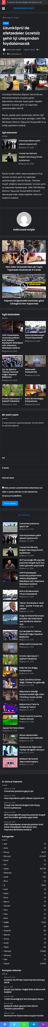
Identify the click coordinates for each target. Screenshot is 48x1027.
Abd (5, 844)
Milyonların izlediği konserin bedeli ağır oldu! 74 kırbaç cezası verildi (31, 694)
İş (4, 885)
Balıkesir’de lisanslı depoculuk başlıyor (28, 760)
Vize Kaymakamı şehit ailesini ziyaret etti (30, 537)
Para (6, 910)
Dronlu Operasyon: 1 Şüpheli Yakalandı (12, 399)
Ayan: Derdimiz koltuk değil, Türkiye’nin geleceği (32, 681)
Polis (6, 914)
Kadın (6, 893)
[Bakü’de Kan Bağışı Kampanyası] (35, 390)
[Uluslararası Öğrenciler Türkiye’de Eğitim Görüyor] (10, 751)
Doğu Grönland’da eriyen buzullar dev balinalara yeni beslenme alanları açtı (31, 619)
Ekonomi (7, 856)
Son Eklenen (24, 515)
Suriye (6, 939)
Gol (5, 864)
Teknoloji (7, 951)
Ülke (5, 959)
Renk (6, 918)
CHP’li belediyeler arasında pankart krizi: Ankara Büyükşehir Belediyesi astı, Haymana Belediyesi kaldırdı (12, 341)
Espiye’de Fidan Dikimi (13, 728)
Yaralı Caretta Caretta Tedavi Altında (30, 717)
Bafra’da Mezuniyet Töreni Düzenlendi (34, 336)
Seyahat (7, 930)
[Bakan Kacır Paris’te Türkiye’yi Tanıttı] (10, 708)
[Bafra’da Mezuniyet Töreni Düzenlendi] (35, 327)
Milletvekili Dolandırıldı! (31, 370)
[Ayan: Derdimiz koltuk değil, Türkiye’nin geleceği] (10, 683)
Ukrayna (7, 955)
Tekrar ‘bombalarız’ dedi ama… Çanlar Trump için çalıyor (31, 606)
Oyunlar (7, 906)
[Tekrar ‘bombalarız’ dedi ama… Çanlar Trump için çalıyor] (10, 607)
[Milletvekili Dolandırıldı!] (35, 361)
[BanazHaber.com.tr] (24, 8)
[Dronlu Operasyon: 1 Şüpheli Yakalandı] (12, 390)
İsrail (6, 889)
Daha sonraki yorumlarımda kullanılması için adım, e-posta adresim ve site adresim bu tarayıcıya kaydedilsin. (22, 492)
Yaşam (6, 963)
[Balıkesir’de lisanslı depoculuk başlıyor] (10, 762)
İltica (6, 881)
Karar (6, 897)
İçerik (6, 877)
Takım (6, 947)
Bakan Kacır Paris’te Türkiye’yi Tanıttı (29, 705)
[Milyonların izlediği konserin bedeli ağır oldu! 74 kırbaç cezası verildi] (10, 695)
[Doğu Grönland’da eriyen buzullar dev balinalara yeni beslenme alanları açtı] (10, 619)
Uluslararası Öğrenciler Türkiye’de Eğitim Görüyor (32, 748)
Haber (16, 18)
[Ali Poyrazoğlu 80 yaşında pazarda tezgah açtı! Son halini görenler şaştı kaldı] (10, 564)
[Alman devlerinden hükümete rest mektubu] (10, 739)
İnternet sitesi (8, 478)
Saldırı (6, 926)
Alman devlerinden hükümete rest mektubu (31, 736)
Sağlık (6, 922)
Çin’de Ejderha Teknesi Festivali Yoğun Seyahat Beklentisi (10, 373)
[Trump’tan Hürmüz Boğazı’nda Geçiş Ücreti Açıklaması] (9, 157)
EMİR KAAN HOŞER (13, 50)
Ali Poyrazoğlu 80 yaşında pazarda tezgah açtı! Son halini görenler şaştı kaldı (32, 563)
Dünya (6, 852)
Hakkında (7, 873)
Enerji (6, 860)
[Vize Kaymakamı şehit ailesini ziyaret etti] (9, 144)
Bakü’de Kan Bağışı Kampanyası (34, 399)
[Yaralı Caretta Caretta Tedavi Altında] (10, 720)
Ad (4, 458)
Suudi (6, 943)
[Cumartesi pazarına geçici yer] (10, 527)
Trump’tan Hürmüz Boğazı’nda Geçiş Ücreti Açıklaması (30, 157)
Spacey (7, 935)
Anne (6, 848)
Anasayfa (8, 18)
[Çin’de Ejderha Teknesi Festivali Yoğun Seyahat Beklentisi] (12, 361)
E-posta (6, 468)
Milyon (6, 902)
